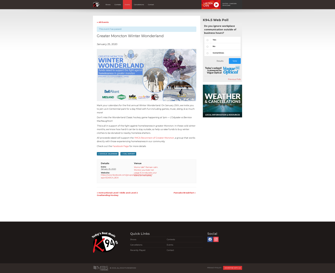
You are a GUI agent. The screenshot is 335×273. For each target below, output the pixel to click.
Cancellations (139, 4)
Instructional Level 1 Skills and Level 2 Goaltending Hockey (117, 193)
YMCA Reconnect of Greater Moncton (154, 138)
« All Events (103, 22)
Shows (107, 4)
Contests (117, 4)
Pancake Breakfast (185, 192)
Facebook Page (121, 146)
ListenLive (208, 4)
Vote (235, 61)
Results (220, 61)
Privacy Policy (214, 268)
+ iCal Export (128, 154)
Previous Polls (234, 79)
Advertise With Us (233, 268)
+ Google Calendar (107, 154)
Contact (151, 4)
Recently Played (137, 250)
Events (127, 4)
